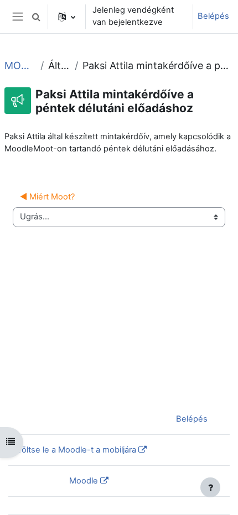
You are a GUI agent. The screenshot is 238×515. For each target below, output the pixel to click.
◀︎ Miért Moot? (47, 197)
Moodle (83, 481)
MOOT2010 (20, 65)
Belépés (213, 16)
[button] (36, 16)
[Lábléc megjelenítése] (210, 487)
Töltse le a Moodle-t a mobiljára (76, 450)
